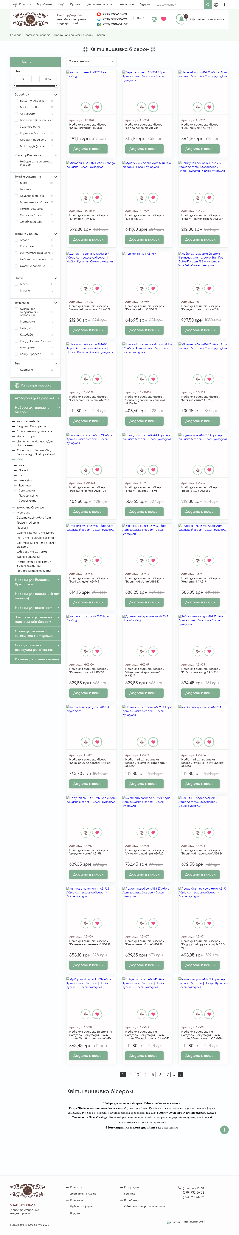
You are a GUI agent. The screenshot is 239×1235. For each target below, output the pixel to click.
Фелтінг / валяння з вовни (36, 659)
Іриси (22, 475)
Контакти (127, 4)
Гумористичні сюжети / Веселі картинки (34, 564)
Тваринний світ (28, 522)
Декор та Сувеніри (30, 507)
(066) (115, 14)
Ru (139, 18)
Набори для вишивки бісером (74, 35)
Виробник (22, 94)
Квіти (21, 459)
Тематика (22, 302)
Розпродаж (131, 1187)
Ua (133, 18)
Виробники (44, 4)
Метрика (23, 512)
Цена (18, 71)
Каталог (25, 4)
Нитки (20, 278)
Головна (15, 35)
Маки (22, 465)
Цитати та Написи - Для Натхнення (35, 443)
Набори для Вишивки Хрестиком (32, 582)
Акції (61, 4)
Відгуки (145, 4)
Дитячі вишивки (28, 556)
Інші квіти (26, 480)
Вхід (216, 4)
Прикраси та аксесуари (34, 570)
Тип (17, 363)
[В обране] (97, 107)
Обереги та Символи (32, 551)
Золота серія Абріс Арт (34, 517)
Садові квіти (27, 500)
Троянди (25, 485)
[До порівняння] (86, 107)
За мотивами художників (34, 431)
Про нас (75, 4)
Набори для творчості (34, 608)
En (144, 18)
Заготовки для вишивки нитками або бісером (35, 620)
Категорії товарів (38, 35)
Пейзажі (22, 527)
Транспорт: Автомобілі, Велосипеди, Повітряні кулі (36, 452)
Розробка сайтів (197, 1222)
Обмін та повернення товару (144, 1206)
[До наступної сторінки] (180, 1074)
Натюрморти (27, 436)
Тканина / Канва (26, 234)
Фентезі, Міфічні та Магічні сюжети (36, 544)
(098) (115, 19)
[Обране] (164, 19)
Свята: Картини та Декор (36, 532)
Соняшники (27, 490)
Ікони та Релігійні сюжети (35, 537)
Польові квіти (28, 495)
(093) (115, 24)
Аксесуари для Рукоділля (34, 398)
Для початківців (28, 421)
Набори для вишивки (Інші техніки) (36, 596)
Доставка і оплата (100, 4)
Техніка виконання (28, 176)
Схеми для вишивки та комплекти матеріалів (34, 634)
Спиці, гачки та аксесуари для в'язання (34, 648)
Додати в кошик (88, 149)
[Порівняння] (155, 19)
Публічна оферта (82, 1206)
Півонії (23, 470)
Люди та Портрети (31, 426)
